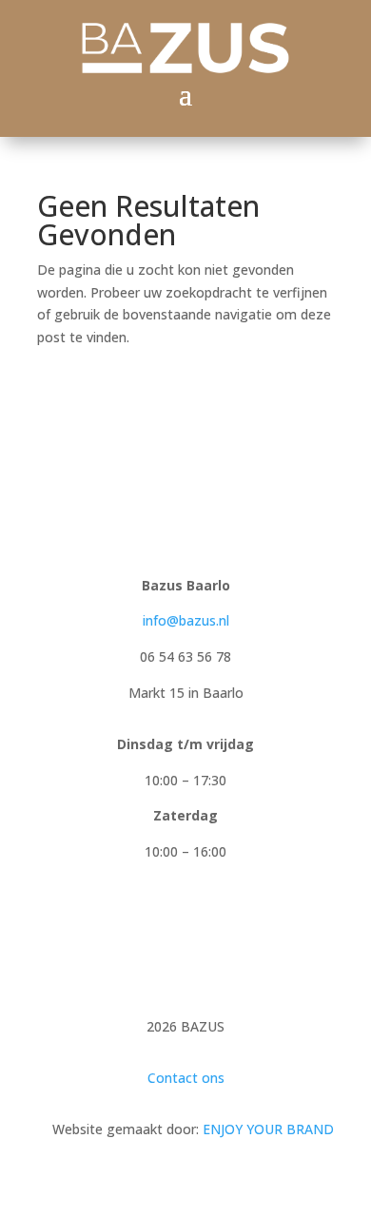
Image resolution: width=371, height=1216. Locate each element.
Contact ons (186, 1078)
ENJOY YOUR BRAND (268, 1129)
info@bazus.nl (186, 620)
